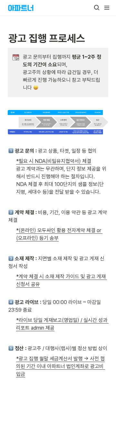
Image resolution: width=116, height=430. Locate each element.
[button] (96, 7)
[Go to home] (21, 8)
